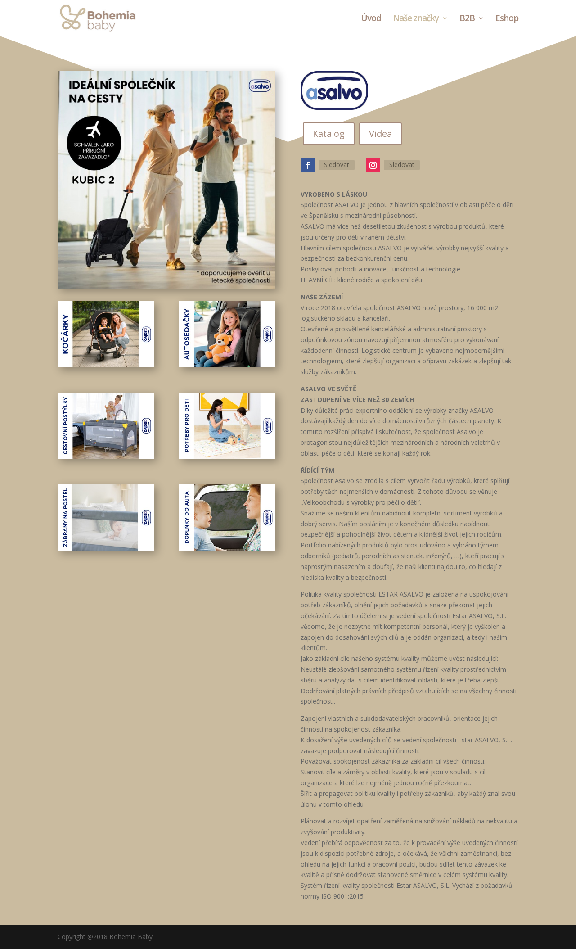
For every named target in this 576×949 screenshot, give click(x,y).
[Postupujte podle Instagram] (373, 165)
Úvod (371, 19)
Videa (380, 133)
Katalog (329, 133)
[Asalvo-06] (227, 548)
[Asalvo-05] (106, 548)
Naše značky (416, 19)
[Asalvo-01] (106, 365)
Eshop (506, 19)
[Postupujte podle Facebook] (308, 165)
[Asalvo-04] (227, 456)
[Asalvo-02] (227, 365)
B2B (467, 19)
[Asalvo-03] (106, 456)
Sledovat (336, 164)
